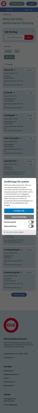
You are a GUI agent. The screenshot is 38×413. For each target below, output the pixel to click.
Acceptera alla (19, 211)
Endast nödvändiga (19, 217)
